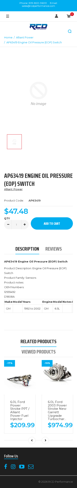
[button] (70, 31)
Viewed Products (39, 352)
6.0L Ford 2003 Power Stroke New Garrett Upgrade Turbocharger (59, 410)
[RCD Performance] (38, 27)
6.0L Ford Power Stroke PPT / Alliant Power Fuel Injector (19, 410)
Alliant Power (13, 189)
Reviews (53, 249)
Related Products (38, 341)
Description (27, 249)
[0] (69, 16)
